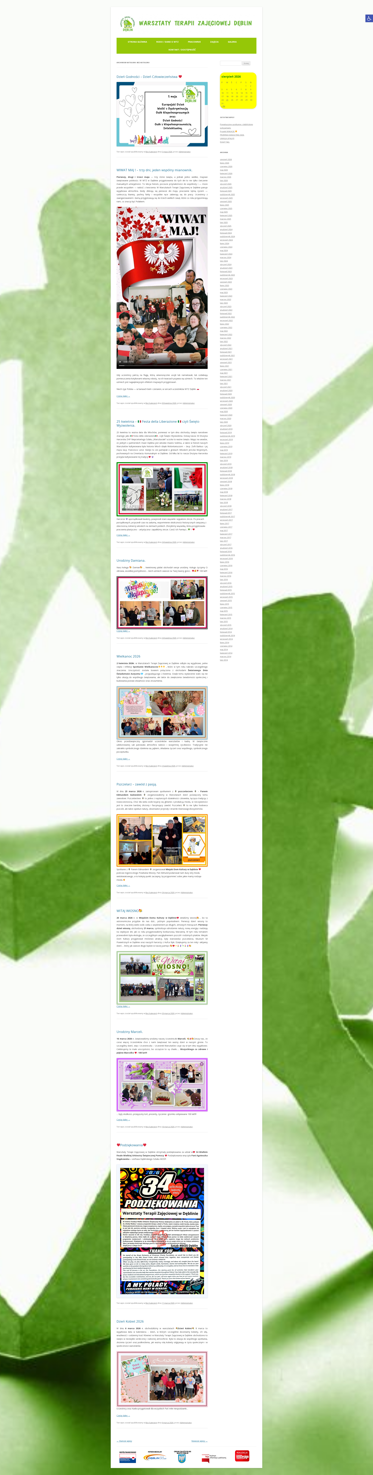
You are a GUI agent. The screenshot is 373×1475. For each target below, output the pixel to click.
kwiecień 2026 (226, 173)
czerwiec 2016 (226, 565)
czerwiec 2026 (226, 166)
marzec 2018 (225, 499)
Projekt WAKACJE (227, 131)
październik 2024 (227, 236)
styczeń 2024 (225, 264)
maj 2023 (224, 292)
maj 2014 (224, 649)
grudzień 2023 (226, 268)
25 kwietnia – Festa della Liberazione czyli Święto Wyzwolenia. (158, 423)
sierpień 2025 (226, 201)
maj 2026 (224, 170)
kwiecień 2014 (226, 653)
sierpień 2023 (226, 282)
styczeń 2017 (225, 544)
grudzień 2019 (226, 429)
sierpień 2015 (226, 600)
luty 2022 (224, 341)
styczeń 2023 (225, 306)
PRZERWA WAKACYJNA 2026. (232, 135)
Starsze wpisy (124, 1441)
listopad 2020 (226, 394)
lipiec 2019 (224, 443)
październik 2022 (227, 317)
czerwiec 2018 (226, 488)
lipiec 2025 (224, 205)
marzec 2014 (225, 656)
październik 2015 (227, 593)
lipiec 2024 (224, 243)
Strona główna (137, 41)
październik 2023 (227, 275)
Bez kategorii (151, 151)
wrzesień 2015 (226, 597)
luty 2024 (224, 261)
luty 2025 (224, 222)
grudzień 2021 (226, 348)
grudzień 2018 (226, 467)
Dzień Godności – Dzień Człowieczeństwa (147, 76)
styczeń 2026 (225, 184)
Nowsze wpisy (199, 1441)
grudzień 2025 (226, 187)
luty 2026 (224, 180)
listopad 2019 (226, 432)
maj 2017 (224, 530)
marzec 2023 (225, 299)
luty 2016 (224, 579)
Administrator (185, 151)
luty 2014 (224, 660)
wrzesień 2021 (226, 359)
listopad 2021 (226, 352)
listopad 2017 (226, 513)
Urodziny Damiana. (131, 560)
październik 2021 (227, 355)
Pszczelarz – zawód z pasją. (137, 784)
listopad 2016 (226, 551)
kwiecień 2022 (226, 334)
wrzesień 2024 (226, 240)
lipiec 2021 (224, 366)
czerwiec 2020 (226, 408)
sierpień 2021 (226, 362)
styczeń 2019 (225, 464)
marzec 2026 (225, 177)
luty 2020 (224, 422)
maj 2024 (224, 250)
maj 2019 (224, 450)
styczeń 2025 (225, 226)
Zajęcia (214, 41)
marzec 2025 (225, 219)
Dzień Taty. (225, 142)
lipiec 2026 (224, 163)
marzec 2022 (225, 338)
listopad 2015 (226, 590)
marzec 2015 (225, 618)
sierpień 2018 (226, 481)
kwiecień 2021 (226, 376)
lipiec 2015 (224, 604)
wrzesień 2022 (226, 320)
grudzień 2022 (226, 310)
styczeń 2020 (225, 425)
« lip (223, 106)
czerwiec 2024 (226, 247)
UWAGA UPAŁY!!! (227, 138)
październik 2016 (227, 555)
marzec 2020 (225, 418)
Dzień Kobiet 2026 (130, 1321)
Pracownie (194, 41)
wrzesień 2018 (226, 478)
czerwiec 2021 (226, 369)
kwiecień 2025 (226, 215)
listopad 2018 (226, 471)
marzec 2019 (225, 457)
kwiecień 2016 (226, 572)
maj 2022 (224, 331)
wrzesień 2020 (226, 401)
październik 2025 (227, 194)
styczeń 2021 (225, 387)
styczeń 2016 (225, 583)
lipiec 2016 (224, 562)
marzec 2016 (225, 576)
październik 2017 (227, 516)
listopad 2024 (226, 233)
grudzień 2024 (226, 229)
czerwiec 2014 (226, 646)
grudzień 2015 (226, 586)
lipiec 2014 (224, 642)
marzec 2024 (225, 257)
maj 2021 (224, 373)
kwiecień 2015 (226, 614)
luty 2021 (224, 383)
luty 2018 (224, 502)
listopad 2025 (226, 191)
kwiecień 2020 (226, 415)
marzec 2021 (225, 380)
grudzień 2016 (226, 548)
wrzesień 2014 (226, 639)
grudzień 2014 (226, 628)
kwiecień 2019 (226, 453)
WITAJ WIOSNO (128, 911)
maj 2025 (224, 212)
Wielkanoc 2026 (128, 656)
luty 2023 (224, 303)
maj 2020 (224, 411)
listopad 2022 (226, 313)
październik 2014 (227, 635)
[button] (369, 18)
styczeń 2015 (225, 625)
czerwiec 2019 (226, 446)
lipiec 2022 (224, 324)
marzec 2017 (225, 537)
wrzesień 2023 (226, 278)
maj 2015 (224, 611)
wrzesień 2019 (226, 439)
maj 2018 (224, 492)
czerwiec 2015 (226, 607)
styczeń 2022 (225, 345)
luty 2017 (224, 541)
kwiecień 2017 (226, 534)
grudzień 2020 (226, 390)
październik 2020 (227, 397)
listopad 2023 (226, 271)
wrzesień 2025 (226, 198)
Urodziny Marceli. (130, 1031)
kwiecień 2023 (226, 296)
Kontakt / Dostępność (182, 49)
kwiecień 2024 (226, 254)
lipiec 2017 (224, 523)
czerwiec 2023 (226, 289)
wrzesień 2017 (226, 520)
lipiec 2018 (224, 485)
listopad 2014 (226, 632)
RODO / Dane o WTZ (167, 41)
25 (227, 100)
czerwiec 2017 (226, 527)
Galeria (232, 41)
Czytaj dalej (123, 396)
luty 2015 (224, 621)
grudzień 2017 (226, 509)
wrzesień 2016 (226, 558)
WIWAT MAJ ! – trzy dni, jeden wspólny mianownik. (154, 170)
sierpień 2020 (226, 404)
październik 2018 (227, 474)
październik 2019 (227, 436)
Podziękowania (131, 1145)
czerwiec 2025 (226, 208)
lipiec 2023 (224, 285)
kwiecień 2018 (226, 495)
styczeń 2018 (225, 506)
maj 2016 (224, 569)
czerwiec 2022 (226, 327)
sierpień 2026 (226, 159)
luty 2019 (224, 460)
